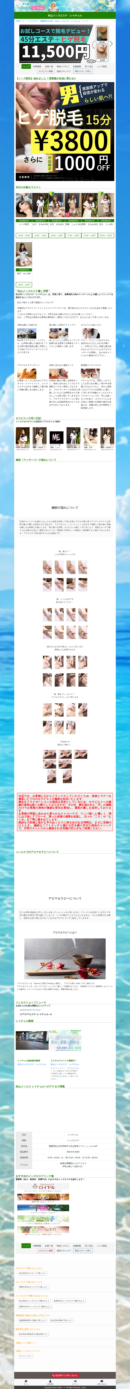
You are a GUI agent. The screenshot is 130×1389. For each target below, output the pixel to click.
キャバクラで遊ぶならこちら (29, 1281)
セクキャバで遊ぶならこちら (29, 1268)
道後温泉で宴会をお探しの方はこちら (33, 1315)
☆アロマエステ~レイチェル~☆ (36, 1014)
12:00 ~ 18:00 (40, 235)
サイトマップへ (25, 1356)
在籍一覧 (49, 66)
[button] (111, 44)
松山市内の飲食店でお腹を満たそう (33, 1334)
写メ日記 (89, 66)
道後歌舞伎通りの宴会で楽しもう (32, 1320)
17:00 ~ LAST (73, 235)
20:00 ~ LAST (106, 235)
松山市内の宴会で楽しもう (61, 1320)
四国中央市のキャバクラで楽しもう (33, 1286)
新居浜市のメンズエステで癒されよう (69, 1300)
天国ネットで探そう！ (26, 1342)
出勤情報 (37, 66)
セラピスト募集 (46, 71)
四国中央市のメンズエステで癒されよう (35, 1306)
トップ (26, 66)
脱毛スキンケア (64, 71)
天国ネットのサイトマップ (28, 1350)
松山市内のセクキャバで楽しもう (32, 1273)
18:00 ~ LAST (24, 235)
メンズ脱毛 (102, 66)
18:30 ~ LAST (89, 235)
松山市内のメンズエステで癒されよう (34, 1300)
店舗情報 (77, 66)
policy (84, 1387)
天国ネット (61, 1387)
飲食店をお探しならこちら (28, 1329)
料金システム (63, 66)
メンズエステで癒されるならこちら (32, 1295)
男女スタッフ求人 (83, 71)
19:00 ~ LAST (24, 284)
